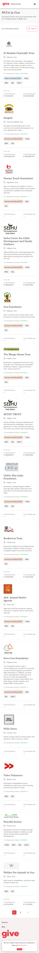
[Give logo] (19, 934)
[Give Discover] (11, 4)
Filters (33, 29)
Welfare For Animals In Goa (19, 872)
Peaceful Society (13, 822)
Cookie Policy (22, 945)
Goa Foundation (13, 307)
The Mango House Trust (17, 354)
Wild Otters (10, 729)
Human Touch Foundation (18, 178)
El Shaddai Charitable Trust (19, 53)
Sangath (8, 118)
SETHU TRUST (12, 414)
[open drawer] (34, 4)
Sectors (5, 922)
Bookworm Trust (13, 538)
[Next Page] (27, 912)
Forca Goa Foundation (16, 658)
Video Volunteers (13, 775)
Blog (3, 927)
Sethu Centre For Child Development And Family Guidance (18, 241)
